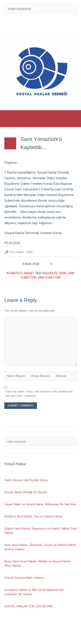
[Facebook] (40, 24)
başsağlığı (50, 273)
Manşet (29, 273)
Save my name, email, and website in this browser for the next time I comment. (39, 393)
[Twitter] (32, 24)
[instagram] (49, 24)
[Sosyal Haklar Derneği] (40, 70)
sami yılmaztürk (49, 277)
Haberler (16, 273)
